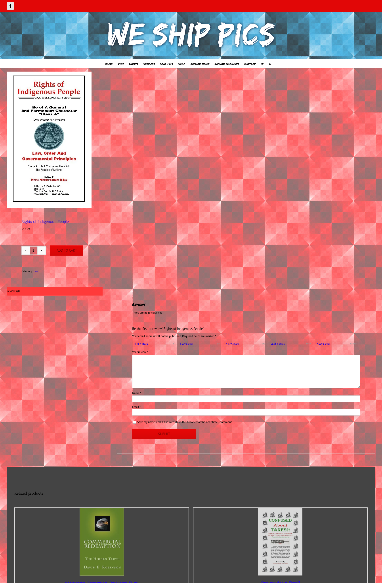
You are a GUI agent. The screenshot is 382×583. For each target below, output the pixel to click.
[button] (270, 63)
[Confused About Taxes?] (280, 541)
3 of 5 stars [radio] (232, 344)
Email (136, 407)
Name (136, 393)
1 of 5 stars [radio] (141, 344)
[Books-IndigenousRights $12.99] (95, 140)
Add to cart (67, 250)
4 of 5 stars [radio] (278, 344)
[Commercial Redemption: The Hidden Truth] (102, 542)
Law (35, 271)
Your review (140, 352)
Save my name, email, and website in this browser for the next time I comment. (184, 422)
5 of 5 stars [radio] (323, 344)
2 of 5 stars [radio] (186, 344)
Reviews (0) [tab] (14, 291)
